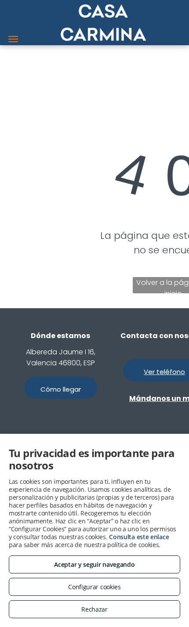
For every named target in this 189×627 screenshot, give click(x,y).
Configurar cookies (94, 587)
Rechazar (94, 609)
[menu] (13, 39)
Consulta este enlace (139, 537)
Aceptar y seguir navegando (94, 564)
